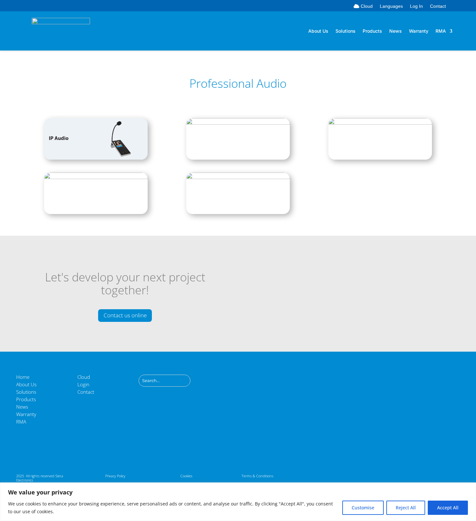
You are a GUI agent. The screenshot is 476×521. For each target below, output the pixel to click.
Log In (416, 6)
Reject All (406, 507)
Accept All (448, 507)
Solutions (345, 31)
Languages (391, 6)
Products (372, 31)
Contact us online (125, 315)
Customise (363, 507)
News (395, 31)
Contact (438, 6)
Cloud (366, 6)
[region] (238, 501)
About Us (318, 31)
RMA (441, 31)
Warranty (418, 31)
